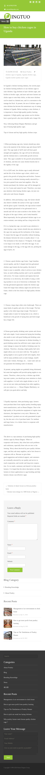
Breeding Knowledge (12, 587)
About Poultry (27, 72)
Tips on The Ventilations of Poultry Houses (25, 633)
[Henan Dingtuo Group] (18, 16)
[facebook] (30, 3)
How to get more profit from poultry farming (25, 622)
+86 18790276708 (11, 5)
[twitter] (33, 3)
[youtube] (39, 3)
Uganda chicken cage (29, 75)
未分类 (6, 687)
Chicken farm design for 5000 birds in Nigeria (23, 492)
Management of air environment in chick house (26, 610)
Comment (11, 521)
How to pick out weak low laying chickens (18, 714)
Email (10, 553)
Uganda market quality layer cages (17, 78)
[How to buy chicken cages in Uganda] (22, 55)
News (5, 682)
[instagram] (36, 3)
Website (9, 561)
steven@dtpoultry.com (12, 9)
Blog (5, 672)
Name (9, 545)
